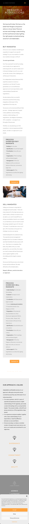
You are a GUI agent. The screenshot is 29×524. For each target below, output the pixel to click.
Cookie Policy (14, 521)
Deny (14, 514)
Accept (14, 510)
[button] (27, 496)
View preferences (14, 518)
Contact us (14, 182)
